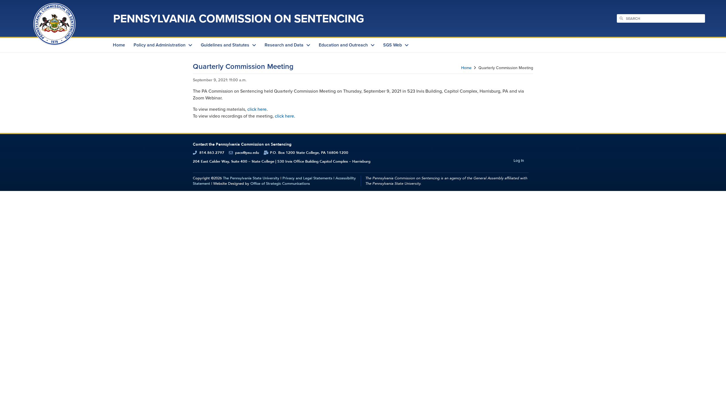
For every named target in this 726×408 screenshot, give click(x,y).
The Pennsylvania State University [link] (251, 178)
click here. (284, 116)
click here (257, 109)
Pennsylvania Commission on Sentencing (238, 18)
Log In (519, 160)
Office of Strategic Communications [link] (280, 183)
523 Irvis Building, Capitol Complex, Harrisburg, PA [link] (457, 91)
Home (466, 68)
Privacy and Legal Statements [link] (307, 178)
